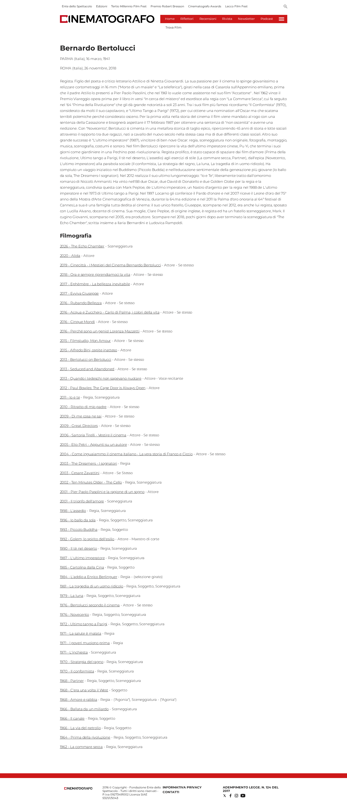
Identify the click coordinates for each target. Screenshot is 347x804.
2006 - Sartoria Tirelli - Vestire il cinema (93, 435)
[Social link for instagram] (236, 795)
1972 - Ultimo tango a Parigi (83, 624)
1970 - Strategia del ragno (81, 661)
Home (170, 19)
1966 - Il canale (72, 718)
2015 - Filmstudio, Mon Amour (85, 340)
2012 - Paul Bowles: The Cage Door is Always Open (103, 388)
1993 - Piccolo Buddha (78, 529)
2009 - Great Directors (79, 425)
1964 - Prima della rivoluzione (85, 737)
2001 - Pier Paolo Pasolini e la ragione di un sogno (102, 491)
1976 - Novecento (74, 614)
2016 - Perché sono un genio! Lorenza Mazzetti (100, 331)
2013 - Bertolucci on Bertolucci (85, 359)
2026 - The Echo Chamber (82, 246)
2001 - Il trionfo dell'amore (82, 501)
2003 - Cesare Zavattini (80, 473)
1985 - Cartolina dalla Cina (82, 567)
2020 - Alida (70, 255)
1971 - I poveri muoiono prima (85, 643)
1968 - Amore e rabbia (78, 699)
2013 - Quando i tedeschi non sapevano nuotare (100, 378)
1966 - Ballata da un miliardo (84, 709)
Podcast (267, 19)
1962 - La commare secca (81, 746)
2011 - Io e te (70, 397)
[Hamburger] (281, 19)
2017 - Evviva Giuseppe (79, 293)
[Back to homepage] (78, 788)
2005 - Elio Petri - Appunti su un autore (93, 444)
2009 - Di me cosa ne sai (81, 416)
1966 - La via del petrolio (80, 728)
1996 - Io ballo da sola (78, 520)
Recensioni (207, 19)
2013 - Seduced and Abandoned (87, 369)
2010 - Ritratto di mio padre (83, 406)
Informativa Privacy (182, 787)
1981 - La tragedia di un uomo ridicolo (91, 586)
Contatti (171, 792)
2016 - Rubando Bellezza (81, 303)
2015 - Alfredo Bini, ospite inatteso (88, 350)
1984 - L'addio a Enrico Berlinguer (88, 576)
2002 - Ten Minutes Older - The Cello (91, 482)
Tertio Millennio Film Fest (129, 6)
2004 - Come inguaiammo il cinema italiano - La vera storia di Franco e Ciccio (126, 454)
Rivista (227, 19)
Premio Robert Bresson (167, 6)
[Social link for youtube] (243, 795)
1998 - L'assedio (73, 510)
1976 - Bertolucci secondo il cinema (90, 605)
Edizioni (101, 6)
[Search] (285, 7)
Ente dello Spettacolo (77, 6)
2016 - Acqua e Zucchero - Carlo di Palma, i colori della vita (110, 312)
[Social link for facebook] (230, 795)
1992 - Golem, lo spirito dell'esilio (87, 539)
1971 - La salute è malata (80, 633)
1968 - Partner (72, 680)
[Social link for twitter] (224, 795)
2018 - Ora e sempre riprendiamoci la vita (95, 274)
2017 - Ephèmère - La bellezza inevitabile (95, 284)
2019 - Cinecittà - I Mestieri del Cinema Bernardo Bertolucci (110, 265)
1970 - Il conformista (77, 671)
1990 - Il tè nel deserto (78, 548)
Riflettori (187, 19)
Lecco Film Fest (236, 6)
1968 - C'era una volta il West (84, 690)
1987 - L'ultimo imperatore (82, 558)
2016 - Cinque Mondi (77, 321)
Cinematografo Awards (204, 6)
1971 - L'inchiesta (74, 652)
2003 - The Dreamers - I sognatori (88, 463)
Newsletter (246, 19)
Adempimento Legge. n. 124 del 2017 (251, 789)
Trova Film (173, 27)
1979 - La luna (71, 595)
